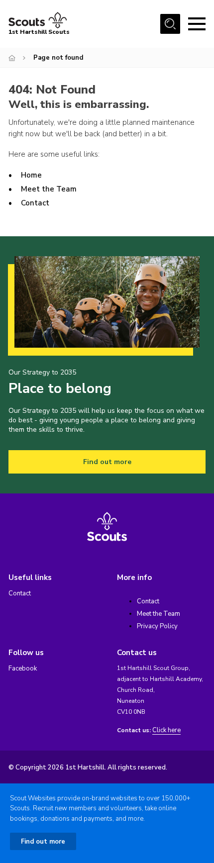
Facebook (22, 668)
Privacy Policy (157, 626)
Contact (35, 203)
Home (31, 175)
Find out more (107, 462)
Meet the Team (49, 189)
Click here (166, 730)
